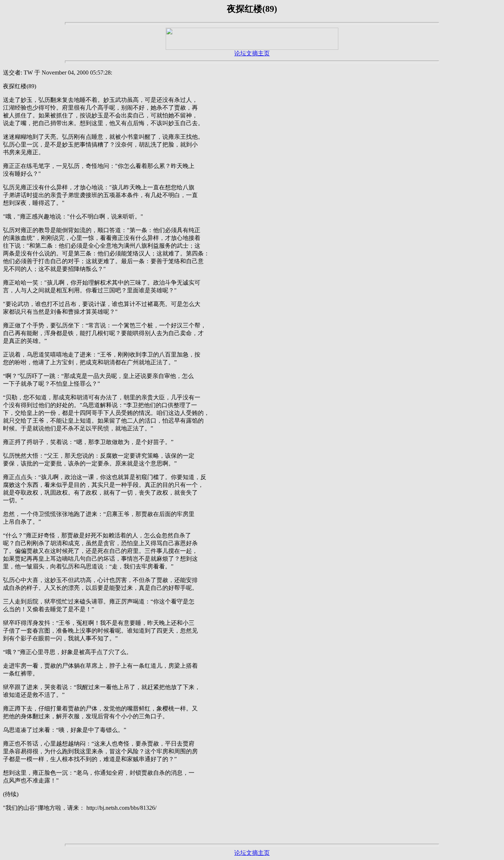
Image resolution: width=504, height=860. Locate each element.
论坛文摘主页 (252, 53)
